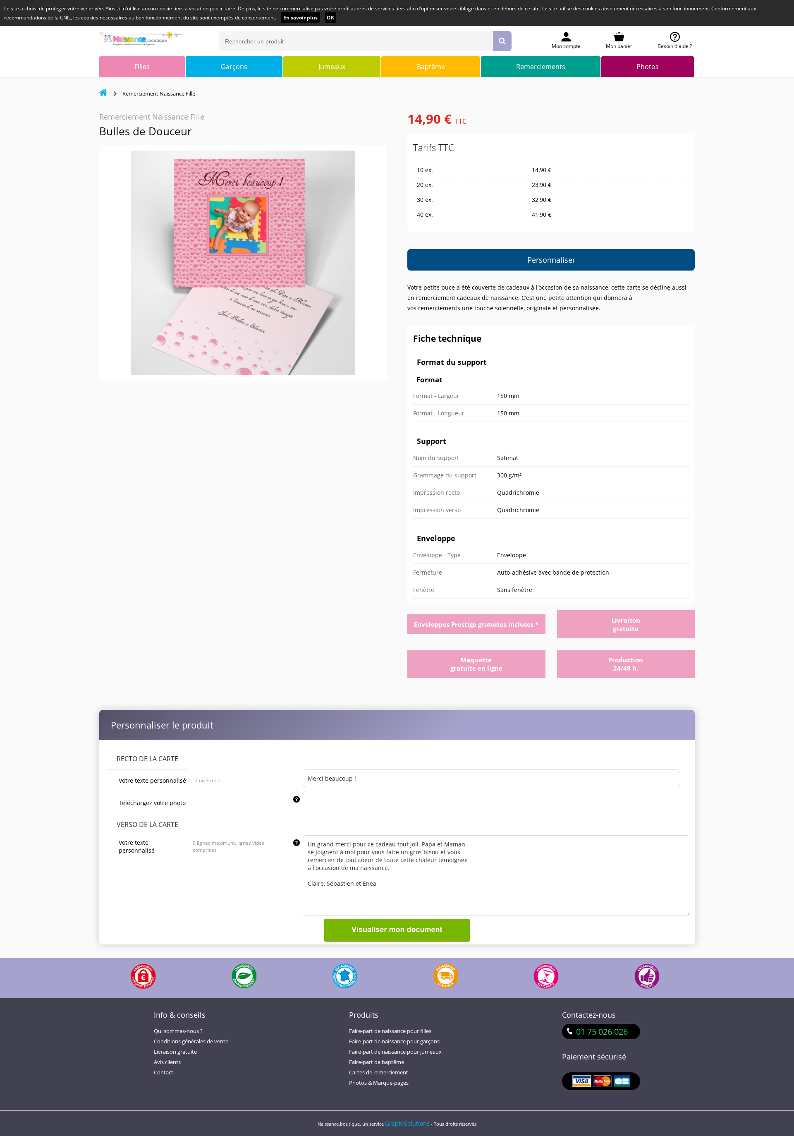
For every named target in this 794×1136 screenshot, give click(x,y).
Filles (142, 66)
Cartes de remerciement (378, 1072)
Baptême (431, 66)
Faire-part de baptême (376, 1062)
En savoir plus (300, 17)
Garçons (234, 66)
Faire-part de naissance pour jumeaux (395, 1051)
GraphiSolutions (407, 1123)
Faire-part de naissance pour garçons (394, 1041)
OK (330, 17)
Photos (647, 66)
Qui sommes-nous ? (178, 1031)
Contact (163, 1072)
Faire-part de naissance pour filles (390, 1031)
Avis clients (167, 1062)
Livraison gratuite (175, 1051)
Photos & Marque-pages (379, 1082)
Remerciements (540, 66)
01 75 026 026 (602, 1031)
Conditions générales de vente (191, 1041)
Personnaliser (551, 260)
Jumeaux (331, 66)
